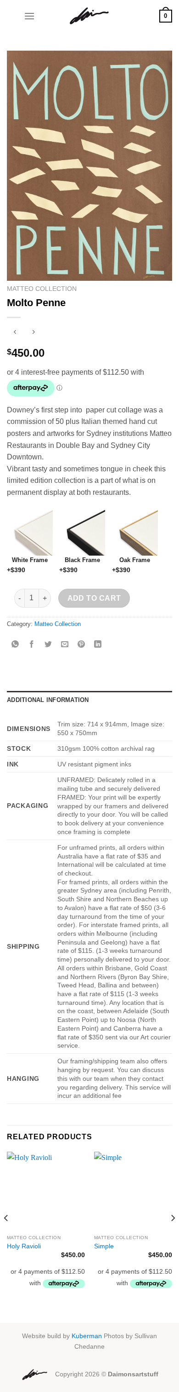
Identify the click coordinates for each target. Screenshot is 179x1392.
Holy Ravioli (24, 1246)
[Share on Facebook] (31, 645)
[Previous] (6, 1236)
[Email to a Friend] (65, 645)
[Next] (172, 1236)
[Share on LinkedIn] (98, 645)
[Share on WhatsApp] (15, 645)
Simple (104, 1246)
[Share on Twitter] (48, 645)
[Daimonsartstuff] (90, 16)
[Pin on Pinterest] (81, 645)
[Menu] (29, 16)
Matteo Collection (42, 288)
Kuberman (87, 1336)
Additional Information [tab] (48, 699)
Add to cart (94, 598)
